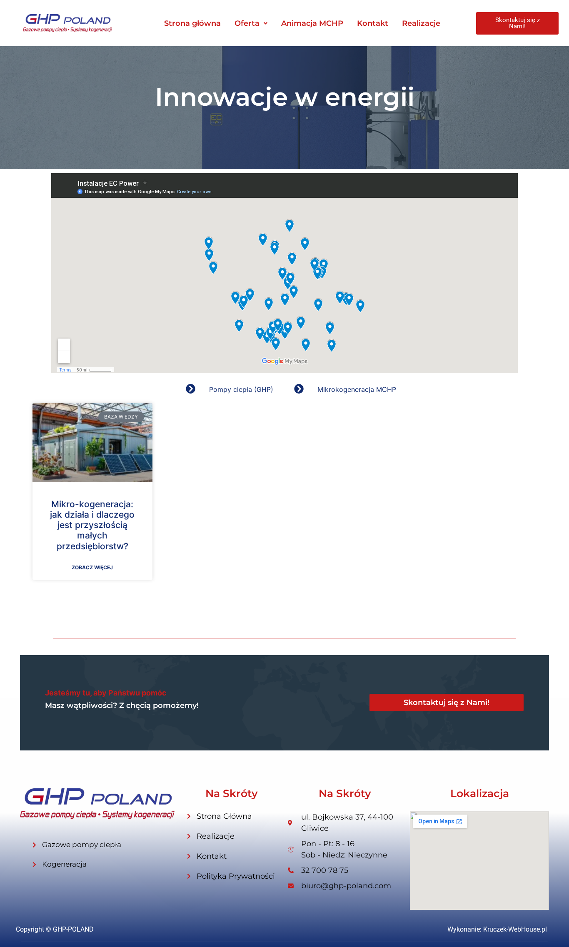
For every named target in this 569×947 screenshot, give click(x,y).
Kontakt (372, 23)
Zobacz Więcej (92, 567)
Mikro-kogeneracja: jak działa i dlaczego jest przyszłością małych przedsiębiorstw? (92, 525)
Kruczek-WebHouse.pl (515, 929)
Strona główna (192, 23)
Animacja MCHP (312, 23)
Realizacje (421, 23)
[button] (251, 23)
